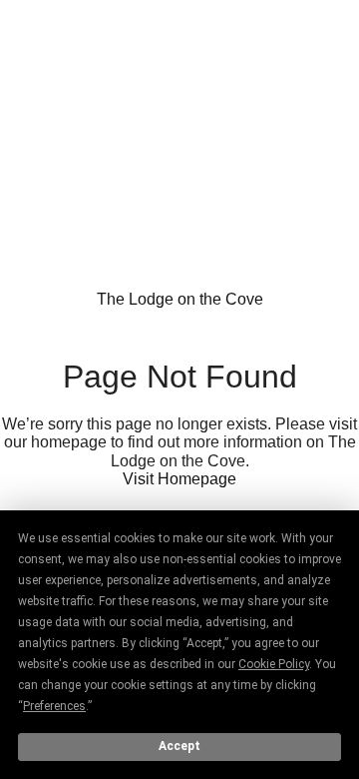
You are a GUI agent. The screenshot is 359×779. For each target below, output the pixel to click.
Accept (179, 746)
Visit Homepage (179, 478)
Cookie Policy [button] (273, 664)
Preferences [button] (54, 706)
